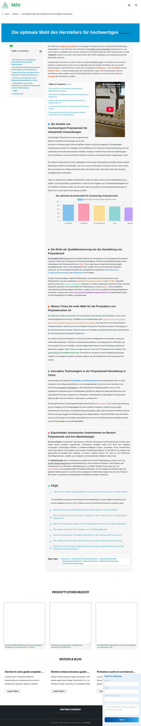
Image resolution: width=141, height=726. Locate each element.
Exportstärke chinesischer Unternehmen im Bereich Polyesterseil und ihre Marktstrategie (25, 85)
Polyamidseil (76, 559)
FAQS (15, 91)
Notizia (15, 14)
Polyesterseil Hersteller (108, 559)
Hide (68, 84)
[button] (129, 5)
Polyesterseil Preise (90, 561)
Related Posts (18, 94)
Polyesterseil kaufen (90, 559)
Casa (7, 14)
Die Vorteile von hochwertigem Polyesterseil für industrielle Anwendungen (23, 62)
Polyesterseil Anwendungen (72, 563)
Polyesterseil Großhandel (72, 561)
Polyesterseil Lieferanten (108, 561)
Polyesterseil (124, 33)
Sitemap (87, 722)
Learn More (13, 691)
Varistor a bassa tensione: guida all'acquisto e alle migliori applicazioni (90, 672)
